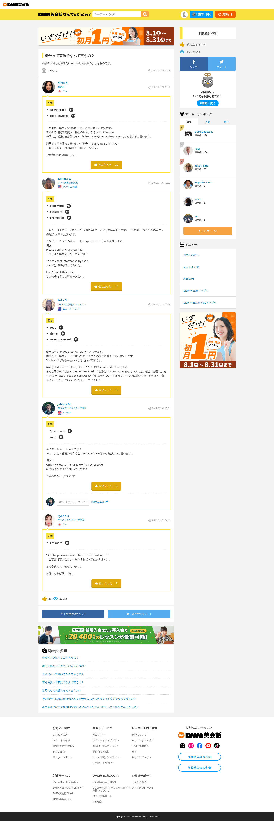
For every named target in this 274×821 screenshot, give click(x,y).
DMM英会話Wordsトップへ (199, 302)
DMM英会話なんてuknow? (68, 787)
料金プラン (99, 734)
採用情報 (97, 801)
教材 (134, 751)
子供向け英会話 (101, 751)
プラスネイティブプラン (106, 740)
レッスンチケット (141, 757)
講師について (139, 734)
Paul (197, 148)
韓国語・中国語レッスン (106, 746)
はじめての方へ (61, 734)
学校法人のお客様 (199, 767)
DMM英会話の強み (63, 746)
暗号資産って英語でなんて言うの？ (63, 674)
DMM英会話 (97, 502)
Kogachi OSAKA (203, 182)
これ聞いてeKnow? (103, 763)
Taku (197, 199)
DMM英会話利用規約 (104, 782)
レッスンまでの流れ (143, 740)
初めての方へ (191, 255)
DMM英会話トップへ (195, 290)
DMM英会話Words (63, 793)
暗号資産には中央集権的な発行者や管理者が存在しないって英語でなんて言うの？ (90, 707)
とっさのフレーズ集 (143, 787)
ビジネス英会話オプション (107, 757)
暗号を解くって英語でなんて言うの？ (64, 666)
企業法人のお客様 (199, 757)
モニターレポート (63, 757)
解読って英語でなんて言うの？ (60, 657)
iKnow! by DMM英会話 (65, 782)
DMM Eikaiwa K (204, 131)
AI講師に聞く (203, 14)
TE (196, 216)
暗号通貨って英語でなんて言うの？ (63, 682)
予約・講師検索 (140, 746)
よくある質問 (191, 267)
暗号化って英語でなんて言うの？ (61, 690)
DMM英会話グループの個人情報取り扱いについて (111, 789)
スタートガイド (61, 740)
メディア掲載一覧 (102, 796)
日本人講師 (59, 751)
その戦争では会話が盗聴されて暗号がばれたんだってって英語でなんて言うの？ (89, 698)
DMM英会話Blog (62, 799)
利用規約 (188, 278)
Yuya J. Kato (201, 165)
